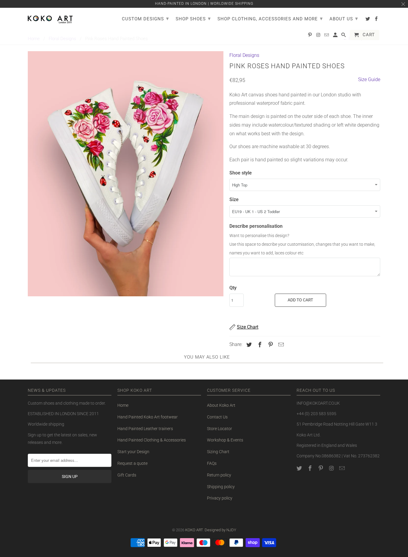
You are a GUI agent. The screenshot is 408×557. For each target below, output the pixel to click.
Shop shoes (193, 18)
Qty (233, 288)
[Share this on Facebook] (259, 345)
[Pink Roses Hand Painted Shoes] (125, 173)
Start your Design (133, 451)
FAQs (212, 463)
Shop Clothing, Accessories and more (270, 18)
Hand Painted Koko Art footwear (147, 417)
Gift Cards (126, 475)
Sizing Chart (218, 451)
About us (343, 18)
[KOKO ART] (50, 18)
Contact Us (217, 417)
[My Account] (335, 36)
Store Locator (219, 428)
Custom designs (145, 18)
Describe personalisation (256, 226)
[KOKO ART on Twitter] (300, 468)
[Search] (344, 36)
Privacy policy (219, 498)
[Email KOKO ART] (342, 468)
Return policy (219, 475)
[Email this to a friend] (280, 345)
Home (122, 405)
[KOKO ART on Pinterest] (321, 468)
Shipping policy (221, 486)
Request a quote (132, 463)
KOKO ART (194, 530)
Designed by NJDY (220, 530)
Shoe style (240, 173)
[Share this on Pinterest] (269, 345)
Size (234, 199)
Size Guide (369, 79)
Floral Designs (244, 55)
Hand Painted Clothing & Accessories (151, 440)
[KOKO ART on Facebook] (310, 468)
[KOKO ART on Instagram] (332, 468)
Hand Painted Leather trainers (145, 428)
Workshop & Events (225, 440)
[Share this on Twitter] (248, 345)
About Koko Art (221, 405)
